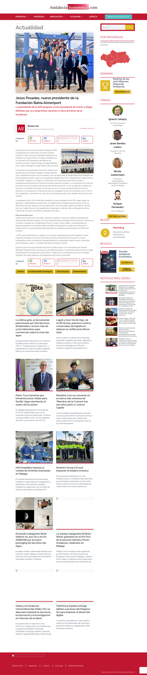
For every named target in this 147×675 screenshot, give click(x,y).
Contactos (46, 666)
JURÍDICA (93, 17)
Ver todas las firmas (117, 216)
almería (20, 272)
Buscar (129, 27)
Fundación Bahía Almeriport (40, 272)
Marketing (118, 227)
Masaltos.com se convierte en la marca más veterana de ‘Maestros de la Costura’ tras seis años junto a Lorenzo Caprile (127, 342)
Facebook (47, 141)
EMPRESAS (21, 17)
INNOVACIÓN (56, 17)
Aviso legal (59, 666)
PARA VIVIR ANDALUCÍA (118, 17)
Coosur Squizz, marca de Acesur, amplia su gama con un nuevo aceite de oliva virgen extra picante (127, 321)
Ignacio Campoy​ (117, 119)
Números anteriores (127, 269)
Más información (122, 92)
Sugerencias (33, 666)
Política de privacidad (75, 666)
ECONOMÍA (75, 17)
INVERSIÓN (39, 17)
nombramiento (79, 272)
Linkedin (85, 141)
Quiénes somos (17, 666)
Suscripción (127, 263)
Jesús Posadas (62, 272)
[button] (27, 17)
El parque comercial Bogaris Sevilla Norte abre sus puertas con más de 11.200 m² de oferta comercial (127, 312)
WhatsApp (32, 141)
